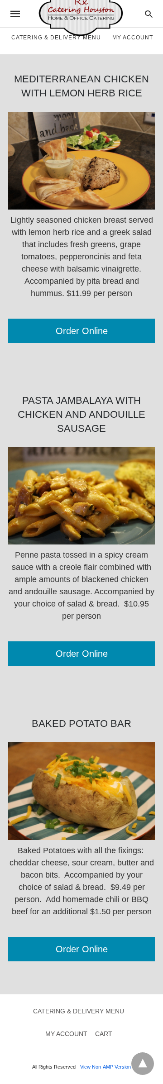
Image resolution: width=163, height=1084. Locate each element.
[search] (149, 14)
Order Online (82, 331)
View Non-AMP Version (105, 1067)
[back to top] (142, 1063)
